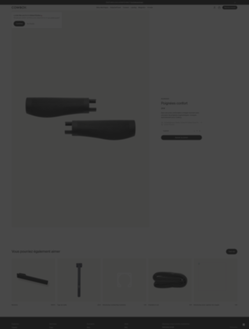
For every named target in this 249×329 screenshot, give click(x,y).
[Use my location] (134, 169)
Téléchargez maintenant (146, 176)
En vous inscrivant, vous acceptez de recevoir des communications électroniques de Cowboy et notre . (146, 183)
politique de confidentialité (146, 185)
